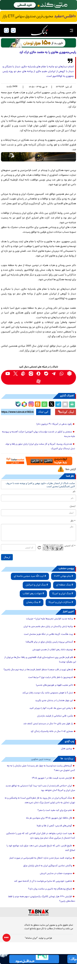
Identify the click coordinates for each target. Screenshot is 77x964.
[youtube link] (7, 373)
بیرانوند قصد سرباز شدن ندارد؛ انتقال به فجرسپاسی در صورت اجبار (40, 858)
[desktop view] (13, 30)
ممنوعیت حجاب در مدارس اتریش (56, 873)
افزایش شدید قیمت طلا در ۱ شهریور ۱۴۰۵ (52, 778)
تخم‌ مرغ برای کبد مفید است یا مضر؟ (55, 810)
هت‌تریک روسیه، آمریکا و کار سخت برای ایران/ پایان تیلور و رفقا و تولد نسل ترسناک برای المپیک (40, 446)
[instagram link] (30, 373)
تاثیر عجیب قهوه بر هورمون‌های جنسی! (54, 685)
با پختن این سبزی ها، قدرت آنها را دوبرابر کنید (51, 708)
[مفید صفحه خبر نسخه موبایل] (38, 16)
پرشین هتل (66, 749)
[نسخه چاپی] (72, 404)
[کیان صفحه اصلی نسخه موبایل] (38, 959)
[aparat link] (38, 381)
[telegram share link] (58, 404)
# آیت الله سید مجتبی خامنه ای (30, 576)
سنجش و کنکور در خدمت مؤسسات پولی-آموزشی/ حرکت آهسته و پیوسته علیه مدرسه (38, 434)
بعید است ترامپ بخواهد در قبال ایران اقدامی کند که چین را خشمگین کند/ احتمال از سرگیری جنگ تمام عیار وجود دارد (40, 836)
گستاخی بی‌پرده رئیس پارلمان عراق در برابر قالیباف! (49, 642)
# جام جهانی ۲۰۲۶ (63, 576)
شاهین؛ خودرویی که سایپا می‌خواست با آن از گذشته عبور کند (43, 881)
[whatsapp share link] (44, 404)
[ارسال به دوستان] (65, 404)
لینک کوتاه (67, 412)
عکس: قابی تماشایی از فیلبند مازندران (55, 716)
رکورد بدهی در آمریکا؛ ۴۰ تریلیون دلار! (54, 424)
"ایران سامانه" (31, 938)
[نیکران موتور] (38, 156)
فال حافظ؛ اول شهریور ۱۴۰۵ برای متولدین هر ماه (49, 818)
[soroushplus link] (38, 373)
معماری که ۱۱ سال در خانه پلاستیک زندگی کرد (52, 731)
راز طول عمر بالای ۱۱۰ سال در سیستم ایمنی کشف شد (48, 724)
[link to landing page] (39, 30)
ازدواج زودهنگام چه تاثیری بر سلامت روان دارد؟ (50, 889)
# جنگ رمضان (33, 602)
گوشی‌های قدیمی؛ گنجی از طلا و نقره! (54, 826)
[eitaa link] (23, 373)
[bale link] (46, 373)
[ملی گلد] (38, 5)
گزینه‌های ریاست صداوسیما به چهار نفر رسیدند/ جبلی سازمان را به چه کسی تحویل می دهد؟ (41, 768)
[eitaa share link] (37, 404)
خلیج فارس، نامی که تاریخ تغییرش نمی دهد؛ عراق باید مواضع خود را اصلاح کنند (41, 848)
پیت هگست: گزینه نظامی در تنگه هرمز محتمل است (48, 634)
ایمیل (72, 506)
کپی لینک (43, 412)
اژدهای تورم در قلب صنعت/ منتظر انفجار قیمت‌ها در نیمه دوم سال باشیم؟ (38, 670)
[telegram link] (54, 373)
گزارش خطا (70, 469)
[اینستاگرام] (31, 404)
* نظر (72, 521)
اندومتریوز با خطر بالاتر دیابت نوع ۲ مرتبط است (50, 677)
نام (74, 491)
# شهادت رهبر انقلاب (33, 594)
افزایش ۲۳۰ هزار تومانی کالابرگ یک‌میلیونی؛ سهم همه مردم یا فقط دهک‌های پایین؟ (41, 899)
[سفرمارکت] (38, 461)
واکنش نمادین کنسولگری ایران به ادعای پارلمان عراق (47, 866)
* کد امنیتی (69, 546)
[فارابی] (38, 42)
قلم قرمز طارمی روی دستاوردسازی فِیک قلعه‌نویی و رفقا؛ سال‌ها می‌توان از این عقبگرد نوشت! (40, 660)
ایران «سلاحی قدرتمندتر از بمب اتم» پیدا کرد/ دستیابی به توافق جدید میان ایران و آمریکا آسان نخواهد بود (40, 788)
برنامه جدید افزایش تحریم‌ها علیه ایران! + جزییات (49, 619)
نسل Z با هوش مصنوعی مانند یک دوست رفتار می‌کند (47, 693)
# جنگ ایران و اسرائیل (37, 585)
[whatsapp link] (61, 373)
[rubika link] (69, 373)
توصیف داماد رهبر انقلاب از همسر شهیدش (52, 650)
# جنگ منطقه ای (64, 585)
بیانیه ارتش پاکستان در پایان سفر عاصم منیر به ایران (48, 626)
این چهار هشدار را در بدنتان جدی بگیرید (54, 700)
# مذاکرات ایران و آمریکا (61, 602)
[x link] (15, 373)
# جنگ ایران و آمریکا (62, 594)
